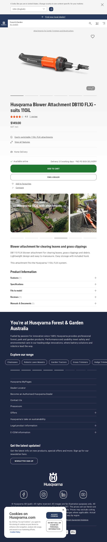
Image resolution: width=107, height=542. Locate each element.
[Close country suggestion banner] (102, 5)
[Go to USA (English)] (51, 9)
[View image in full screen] (53, 62)
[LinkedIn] (63, 494)
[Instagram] (43, 494)
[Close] (63, 510)
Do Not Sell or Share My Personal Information (54, 526)
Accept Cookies (54, 515)
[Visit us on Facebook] (24, 494)
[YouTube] (83, 494)
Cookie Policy (15, 532)
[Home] (4, 23)
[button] (93, 37)
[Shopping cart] (97, 23)
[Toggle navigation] (104, 23)
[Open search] (90, 23)
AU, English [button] (14, 25)
